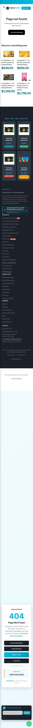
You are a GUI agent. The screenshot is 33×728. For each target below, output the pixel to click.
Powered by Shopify (22, 375)
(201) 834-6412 (7, 328)
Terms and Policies (16, 378)
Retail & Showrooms (8, 280)
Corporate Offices (7, 283)
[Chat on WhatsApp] (29, 723)
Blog (3, 316)
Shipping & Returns (16, 359)
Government (6, 289)
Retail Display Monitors (11, 218)
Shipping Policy (6, 322)
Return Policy (6, 319)
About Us (5, 304)
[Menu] (4, 8)
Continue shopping (16, 32)
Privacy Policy (11, 355)
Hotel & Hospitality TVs (9, 227)
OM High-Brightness (8, 245)
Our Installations (7, 310)
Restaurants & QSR (8, 277)
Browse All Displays (16, 643)
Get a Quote (26, 8)
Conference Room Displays (10, 221)
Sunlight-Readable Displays (10, 233)
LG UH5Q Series (7, 266)
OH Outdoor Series (8, 248)
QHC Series (5, 257)
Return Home (16, 655)
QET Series (5, 242)
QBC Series (5, 254)
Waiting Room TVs (7, 230)
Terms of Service (21, 355)
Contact (5, 307)
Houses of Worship (8, 298)
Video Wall (5, 251)
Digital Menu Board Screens (10, 224)
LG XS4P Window (7, 269)
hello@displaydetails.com (10, 331)
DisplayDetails (6, 189)
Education (5, 295)
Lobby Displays (6, 236)
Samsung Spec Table (8, 313)
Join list (27, 713)
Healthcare (5, 286)
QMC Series (8, 239)
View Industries (16, 649)
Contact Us (16, 661)
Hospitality (5, 292)
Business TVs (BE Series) (9, 260)
